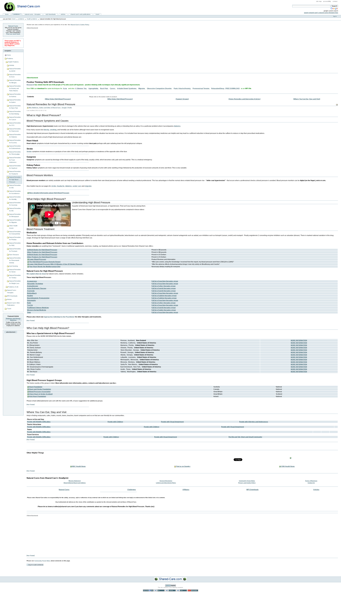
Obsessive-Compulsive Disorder (159, 88)
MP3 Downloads (51, 14)
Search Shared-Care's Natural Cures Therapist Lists (321, 12)
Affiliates (185, 490)
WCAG (159, 590)
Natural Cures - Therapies (32, 14)
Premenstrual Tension (201, 88)
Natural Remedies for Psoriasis (15, 250)
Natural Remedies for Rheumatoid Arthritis (15, 260)
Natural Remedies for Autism (15, 101)
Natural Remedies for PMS (15, 244)
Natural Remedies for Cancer (15, 118)
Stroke (29, 151)
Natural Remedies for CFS (15, 124)
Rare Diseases (14, 254)
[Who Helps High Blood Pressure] (120, 99)
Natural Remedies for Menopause (15, 215)
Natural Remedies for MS (15, 210)
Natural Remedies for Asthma (15, 95)
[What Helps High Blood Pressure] (58, 99)
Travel (97, 14)
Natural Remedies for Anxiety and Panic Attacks (15, 88)
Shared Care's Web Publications (80, 14)
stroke (53, 186)
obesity (46, 130)
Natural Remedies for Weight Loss (15, 282)
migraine (88, 186)
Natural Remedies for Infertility (15, 198)
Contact (335, 1)
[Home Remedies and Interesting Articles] (244, 99)
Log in (335, 16)
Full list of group (164, 281)
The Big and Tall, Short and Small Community (245, 437)
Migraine (141, 88)
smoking (53, 130)
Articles (63, 14)
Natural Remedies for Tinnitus (15, 276)
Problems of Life (13, 287)
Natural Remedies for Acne (15, 76)
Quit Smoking (13, 266)
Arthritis (11, 65)
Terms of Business (311, 480)
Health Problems (32, 19)
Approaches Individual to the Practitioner (59, 317)
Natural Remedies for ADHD (15, 70)
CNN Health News (288, 466)
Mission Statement (75, 480)
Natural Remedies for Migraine (15, 221)
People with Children (115, 422)
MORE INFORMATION (299, 340)
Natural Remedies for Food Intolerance (15, 160)
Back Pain (104, 88)
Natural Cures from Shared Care (24, 7)
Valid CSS (181, 590)
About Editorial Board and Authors (75, 482)
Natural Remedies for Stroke (15, 271)
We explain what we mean (36, 274)
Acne (65, 88)
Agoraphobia (93, 88)
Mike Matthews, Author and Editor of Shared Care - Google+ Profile (50, 107)
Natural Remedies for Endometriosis (15, 147)
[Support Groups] (182, 99)
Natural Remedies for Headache (15, 173)
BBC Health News (79, 466)
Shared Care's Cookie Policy (80, 24)
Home (7, 14)
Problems (17, 14)
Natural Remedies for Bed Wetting (15, 113)
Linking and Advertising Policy (166, 482)
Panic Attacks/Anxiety (182, 88)
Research (30, 85)
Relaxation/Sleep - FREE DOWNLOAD (225, 88)
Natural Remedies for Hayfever (15, 167)
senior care (77, 186)
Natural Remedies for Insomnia (15, 204)
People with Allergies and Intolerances (253, 422)
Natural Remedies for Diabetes (15, 136)
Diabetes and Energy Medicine (13, 319)
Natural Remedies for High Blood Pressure (15, 179)
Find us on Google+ (183, 466)
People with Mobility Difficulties (38, 422)
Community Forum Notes (247, 480)
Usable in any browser (193, 590)
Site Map (319, 1)
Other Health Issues (13, 227)
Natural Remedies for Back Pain (15, 107)
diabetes (177, 126)
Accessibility (327, 1)
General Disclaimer (166, 480)
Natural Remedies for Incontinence (15, 192)
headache (60, 186)
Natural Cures (13, 26)
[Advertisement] (15, 375)
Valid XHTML (170, 590)
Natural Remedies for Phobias (15, 238)
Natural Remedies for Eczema (15, 141)
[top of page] (31, 320)
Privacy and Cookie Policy (247, 482)
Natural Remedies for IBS (15, 186)
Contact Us (311, 482)
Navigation (8, 50)
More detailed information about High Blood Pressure (49, 193)
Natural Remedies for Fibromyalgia (15, 153)
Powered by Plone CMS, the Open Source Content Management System (170, 586)
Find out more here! (13, 34)
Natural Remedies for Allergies (15, 81)
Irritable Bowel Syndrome (126, 88)
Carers (112, 88)
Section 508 (148, 590)
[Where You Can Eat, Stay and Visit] (306, 99)
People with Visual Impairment (172, 422)
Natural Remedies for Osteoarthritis (15, 233)
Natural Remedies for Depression (15, 130)
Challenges (131, 490)
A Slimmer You (80, 88)
